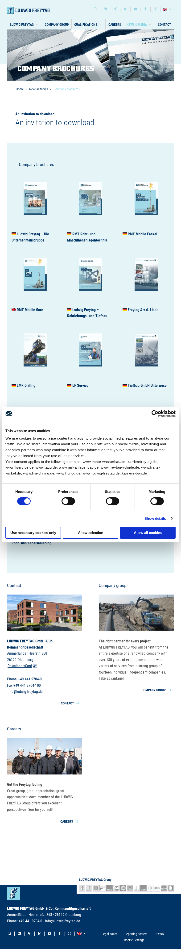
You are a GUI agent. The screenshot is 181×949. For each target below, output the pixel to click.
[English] (168, 9)
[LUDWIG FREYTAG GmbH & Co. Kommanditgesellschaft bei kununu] (125, 9)
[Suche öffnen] (95, 9)
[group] (35, 208)
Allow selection (90, 533)
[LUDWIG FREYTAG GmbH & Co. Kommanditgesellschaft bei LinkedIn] (105, 9)
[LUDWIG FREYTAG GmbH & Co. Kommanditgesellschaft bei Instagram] (155, 9)
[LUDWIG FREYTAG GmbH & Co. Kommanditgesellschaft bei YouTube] (135, 9)
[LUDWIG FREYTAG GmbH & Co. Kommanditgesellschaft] (28, 10)
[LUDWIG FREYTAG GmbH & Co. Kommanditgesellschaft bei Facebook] (145, 9)
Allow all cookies (148, 533)
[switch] (68, 501)
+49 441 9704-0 (30, 679)
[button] (24, 24)
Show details (155, 518)
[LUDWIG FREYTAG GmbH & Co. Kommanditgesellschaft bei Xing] (115, 9)
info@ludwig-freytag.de (25, 691)
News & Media (38, 89)
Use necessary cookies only (33, 533)
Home (20, 89)
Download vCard (20, 666)
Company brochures (66, 89)
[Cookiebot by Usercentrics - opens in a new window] (155, 413)
